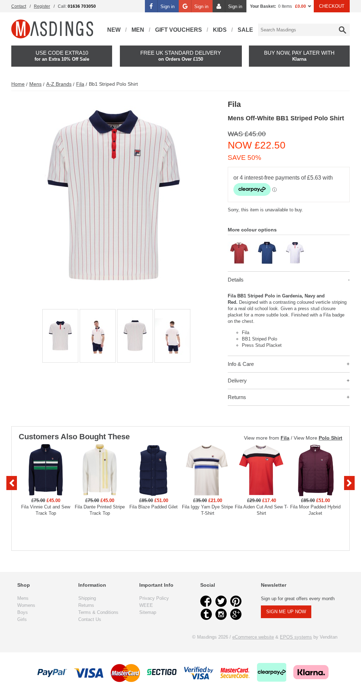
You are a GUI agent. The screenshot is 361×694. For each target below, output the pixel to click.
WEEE (146, 605)
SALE (245, 30)
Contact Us (89, 619)
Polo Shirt (330, 438)
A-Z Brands (59, 84)
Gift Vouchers (178, 30)
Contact (18, 6)
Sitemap (147, 612)
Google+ (236, 614)
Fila (80, 84)
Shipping (87, 598)
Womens (26, 605)
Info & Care (241, 364)
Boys (22, 612)
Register (42, 6)
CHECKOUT (331, 6)
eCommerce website (253, 637)
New (114, 30)
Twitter (221, 601)
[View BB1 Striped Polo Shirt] (239, 244)
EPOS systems (296, 637)
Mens (35, 84)
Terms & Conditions (98, 612)
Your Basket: (263, 6)
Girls (22, 619)
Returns (237, 397)
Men (137, 30)
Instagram (221, 614)
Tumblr (206, 614)
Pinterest (236, 601)
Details (236, 280)
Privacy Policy (154, 598)
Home (18, 84)
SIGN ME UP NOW (286, 611)
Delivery (237, 381)
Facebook (206, 601)
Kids (220, 30)
